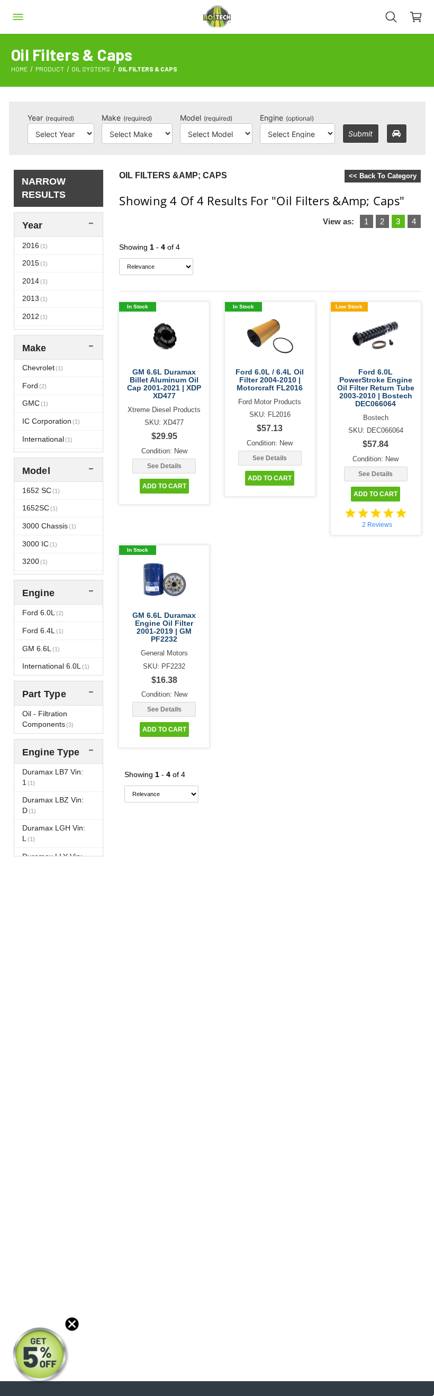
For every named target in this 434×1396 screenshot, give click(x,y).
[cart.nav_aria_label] (421, 17)
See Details (164, 466)
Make (127, 117)
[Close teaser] (72, 1324)
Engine (287, 117)
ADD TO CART (164, 486)
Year (51, 117)
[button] (41, 1355)
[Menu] (18, 17)
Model (206, 117)
